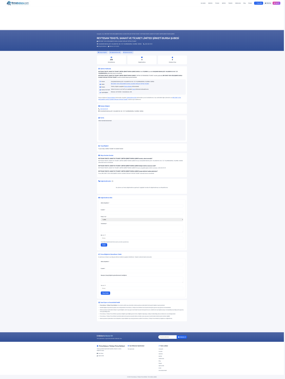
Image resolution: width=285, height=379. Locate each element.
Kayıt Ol (277, 3)
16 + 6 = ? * (103, 285)
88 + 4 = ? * (103, 235)
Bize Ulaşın (100, 353)
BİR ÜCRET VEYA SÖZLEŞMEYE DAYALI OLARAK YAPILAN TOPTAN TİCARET (130, 83)
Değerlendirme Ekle (131, 97)
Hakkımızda (238, 3)
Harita (133, 89)
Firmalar (217, 3)
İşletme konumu (128, 52)
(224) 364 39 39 (148, 44)
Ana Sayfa (203, 3)
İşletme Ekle (101, 355)
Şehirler (224, 3)
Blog (244, 3)
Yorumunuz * (104, 223)
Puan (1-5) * (103, 216)
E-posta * (103, 209)
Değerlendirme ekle (115, 52)
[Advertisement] (142, 17)
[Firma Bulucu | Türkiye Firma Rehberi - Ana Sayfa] (17, 3)
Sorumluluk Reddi (163, 370)
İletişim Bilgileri (128, 86)
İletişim (250, 3)
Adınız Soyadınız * (105, 203)
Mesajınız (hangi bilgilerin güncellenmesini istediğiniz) (114, 275)
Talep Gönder (105, 293)
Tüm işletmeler (131, 349)
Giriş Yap (269, 3)
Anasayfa (161, 349)
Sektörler (210, 3)
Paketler (230, 3)
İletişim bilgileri (103, 52)
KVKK (160, 368)
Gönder (104, 245)
